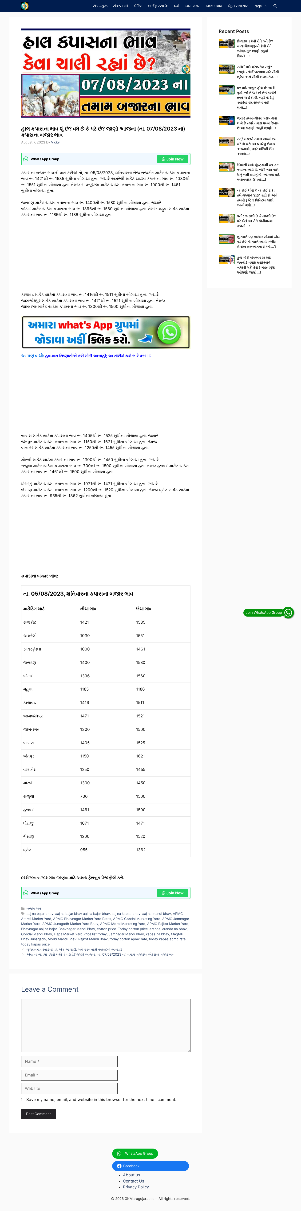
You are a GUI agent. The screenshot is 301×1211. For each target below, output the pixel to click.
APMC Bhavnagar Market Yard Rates (82, 919)
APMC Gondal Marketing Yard (136, 919)
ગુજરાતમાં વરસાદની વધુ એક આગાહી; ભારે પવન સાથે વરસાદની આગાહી (74, 949)
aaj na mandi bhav (156, 914)
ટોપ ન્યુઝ (100, 6)
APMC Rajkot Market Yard (167, 924)
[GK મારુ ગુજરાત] (24, 6)
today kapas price (35, 944)
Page (257, 6)
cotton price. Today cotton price (122, 929)
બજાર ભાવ (214, 6)
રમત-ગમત (193, 6)
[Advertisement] (105, 257)
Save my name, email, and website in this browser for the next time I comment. (101, 1099)
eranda (155, 929)
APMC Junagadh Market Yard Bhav (70, 924)
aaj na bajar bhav (40, 914)
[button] (275, 6)
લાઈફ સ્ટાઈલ (158, 6)
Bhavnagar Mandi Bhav (77, 929)
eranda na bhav (174, 929)
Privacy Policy (136, 1187)
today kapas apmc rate (167, 939)
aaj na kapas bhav (126, 914)
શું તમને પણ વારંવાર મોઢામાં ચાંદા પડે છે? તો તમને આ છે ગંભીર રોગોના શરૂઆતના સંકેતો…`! (258, 242)
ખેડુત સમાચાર (238, 6)
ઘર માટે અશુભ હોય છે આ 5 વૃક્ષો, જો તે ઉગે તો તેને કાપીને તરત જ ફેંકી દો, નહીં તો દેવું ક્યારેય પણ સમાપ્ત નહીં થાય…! (256, 97)
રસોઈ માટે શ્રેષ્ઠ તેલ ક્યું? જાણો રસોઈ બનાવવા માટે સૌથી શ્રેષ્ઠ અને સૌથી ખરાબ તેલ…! (258, 72)
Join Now (175, 159)
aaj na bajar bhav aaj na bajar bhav (82, 914)
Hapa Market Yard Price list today (80, 934)
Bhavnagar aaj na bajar (39, 929)
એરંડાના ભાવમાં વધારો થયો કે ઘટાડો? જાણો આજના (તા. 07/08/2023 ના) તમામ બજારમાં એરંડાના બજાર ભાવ (100, 954)
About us (131, 1175)
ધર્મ (176, 6)
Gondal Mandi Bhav (36, 934)
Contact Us (133, 1181)
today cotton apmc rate (128, 939)
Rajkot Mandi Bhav (93, 939)
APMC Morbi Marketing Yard (122, 924)
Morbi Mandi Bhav (62, 939)
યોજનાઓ (120, 6)
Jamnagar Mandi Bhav (126, 934)
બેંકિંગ (138, 6)
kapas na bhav (157, 934)
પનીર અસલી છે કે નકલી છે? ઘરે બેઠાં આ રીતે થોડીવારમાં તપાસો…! (256, 221)
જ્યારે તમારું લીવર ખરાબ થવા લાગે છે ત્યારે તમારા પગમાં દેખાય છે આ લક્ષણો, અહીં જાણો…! (258, 123)
